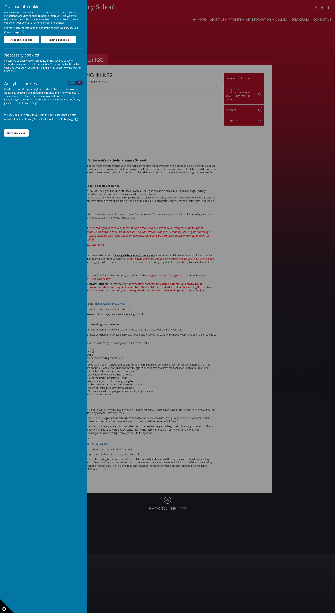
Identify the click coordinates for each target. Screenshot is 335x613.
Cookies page (12, 32)
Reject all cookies (58, 39)
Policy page (67, 119)
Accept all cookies (21, 39)
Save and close (16, 132)
